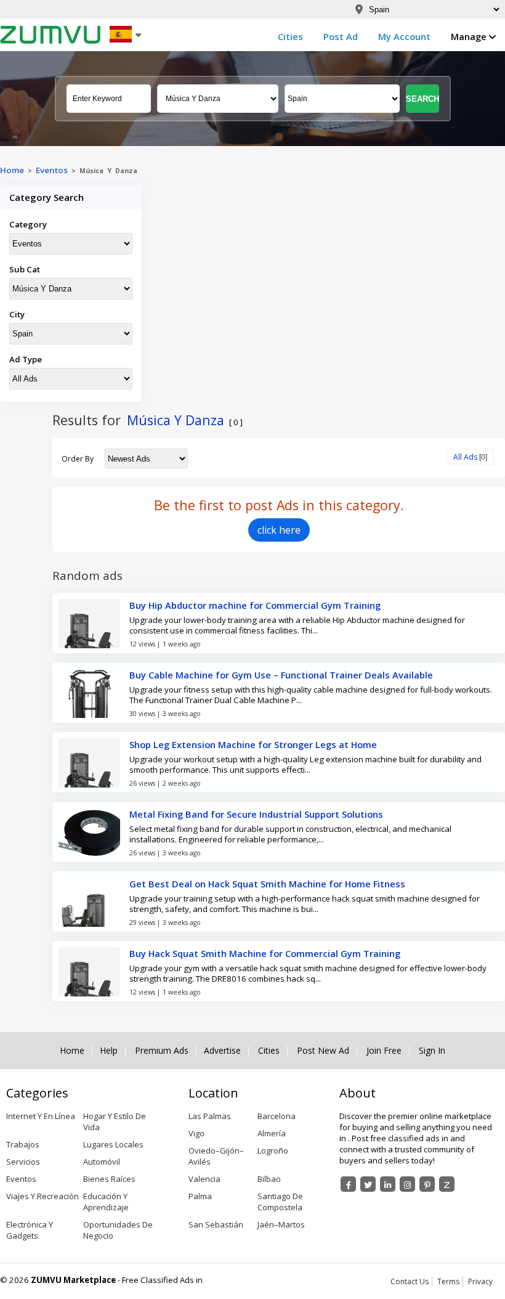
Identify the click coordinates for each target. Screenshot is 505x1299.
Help (109, 1050)
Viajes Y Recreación (42, 1196)
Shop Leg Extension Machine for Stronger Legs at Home (253, 744)
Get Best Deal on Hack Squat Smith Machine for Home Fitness (267, 884)
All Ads (465, 457)
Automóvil (101, 1161)
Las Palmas (209, 1116)
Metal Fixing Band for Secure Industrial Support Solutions (256, 814)
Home (12, 170)
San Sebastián (215, 1224)
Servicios (23, 1161)
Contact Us (409, 1281)
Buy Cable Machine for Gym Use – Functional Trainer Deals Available (281, 675)
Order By (78, 459)
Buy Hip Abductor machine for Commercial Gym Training (255, 605)
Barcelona (276, 1116)
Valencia (204, 1178)
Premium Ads (161, 1050)
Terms (448, 1281)
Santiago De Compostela (280, 1202)
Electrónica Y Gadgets (29, 1230)
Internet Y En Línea (40, 1116)
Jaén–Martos (281, 1224)
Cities (290, 36)
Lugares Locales (113, 1144)
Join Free (384, 1050)
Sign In (432, 1050)
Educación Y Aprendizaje (106, 1202)
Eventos (52, 170)
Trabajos (22, 1144)
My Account (404, 36)
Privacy (480, 1281)
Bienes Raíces (109, 1178)
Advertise (222, 1050)
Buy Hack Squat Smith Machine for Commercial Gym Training (264, 953)
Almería (271, 1133)
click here (279, 530)
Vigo (196, 1133)
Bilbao (269, 1178)
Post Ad (340, 36)
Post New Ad (323, 1050)
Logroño (272, 1150)
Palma (200, 1196)
